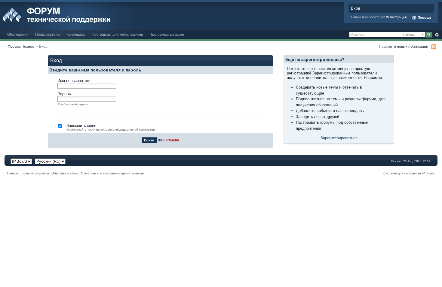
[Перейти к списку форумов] (70, 14)
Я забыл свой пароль (72, 104)
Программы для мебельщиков (117, 34)
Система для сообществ (402, 173)
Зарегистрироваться (339, 138)
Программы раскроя (166, 34)
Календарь (75, 34)
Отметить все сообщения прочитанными (112, 173)
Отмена (172, 140)
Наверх (12, 173)
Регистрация (396, 17)
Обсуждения (18, 34)
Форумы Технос (21, 46)
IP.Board (428, 173)
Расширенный (436, 35)
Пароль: (64, 94)
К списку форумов (35, 173)
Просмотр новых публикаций (403, 46)
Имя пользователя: (75, 80)
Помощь (424, 17)
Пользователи (47, 34)
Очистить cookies (64, 173)
